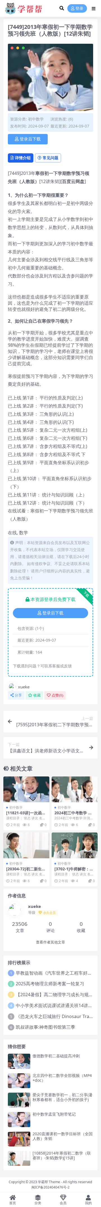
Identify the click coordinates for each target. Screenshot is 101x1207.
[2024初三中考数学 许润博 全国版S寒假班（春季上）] (75, 789)
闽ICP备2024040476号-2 (50, 1187)
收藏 (37, 695)
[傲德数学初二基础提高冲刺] (19, 1061)
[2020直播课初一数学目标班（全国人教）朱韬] (19, 1139)
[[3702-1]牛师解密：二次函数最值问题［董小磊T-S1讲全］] (75, 845)
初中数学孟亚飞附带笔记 (54, 1114)
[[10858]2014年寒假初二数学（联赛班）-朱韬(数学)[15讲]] (19, 1158)
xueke (23, 687)
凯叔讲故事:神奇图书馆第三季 (45, 1027)
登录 (79, 8)
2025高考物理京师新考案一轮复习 (50, 984)
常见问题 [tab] (50, 157)
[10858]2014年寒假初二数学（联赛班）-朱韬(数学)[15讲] (62, 1155)
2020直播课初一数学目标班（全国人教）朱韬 (63, 1136)
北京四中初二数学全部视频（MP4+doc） (62, 1078)
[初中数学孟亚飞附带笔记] (19, 1119)
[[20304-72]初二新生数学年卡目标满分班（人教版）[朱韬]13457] (26, 845)
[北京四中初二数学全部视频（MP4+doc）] (19, 1080)
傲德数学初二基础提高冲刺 (56, 1055)
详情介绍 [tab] (23, 157)
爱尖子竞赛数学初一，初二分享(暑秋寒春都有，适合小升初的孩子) (63, 1097)
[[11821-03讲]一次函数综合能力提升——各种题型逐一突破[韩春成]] (26, 789)
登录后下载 (30, 139)
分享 (18, 695)
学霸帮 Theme (49, 1182)
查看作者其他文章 (50, 942)
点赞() (57, 695)
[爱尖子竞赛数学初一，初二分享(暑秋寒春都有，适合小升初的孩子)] (19, 1100)
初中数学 (36, 119)
